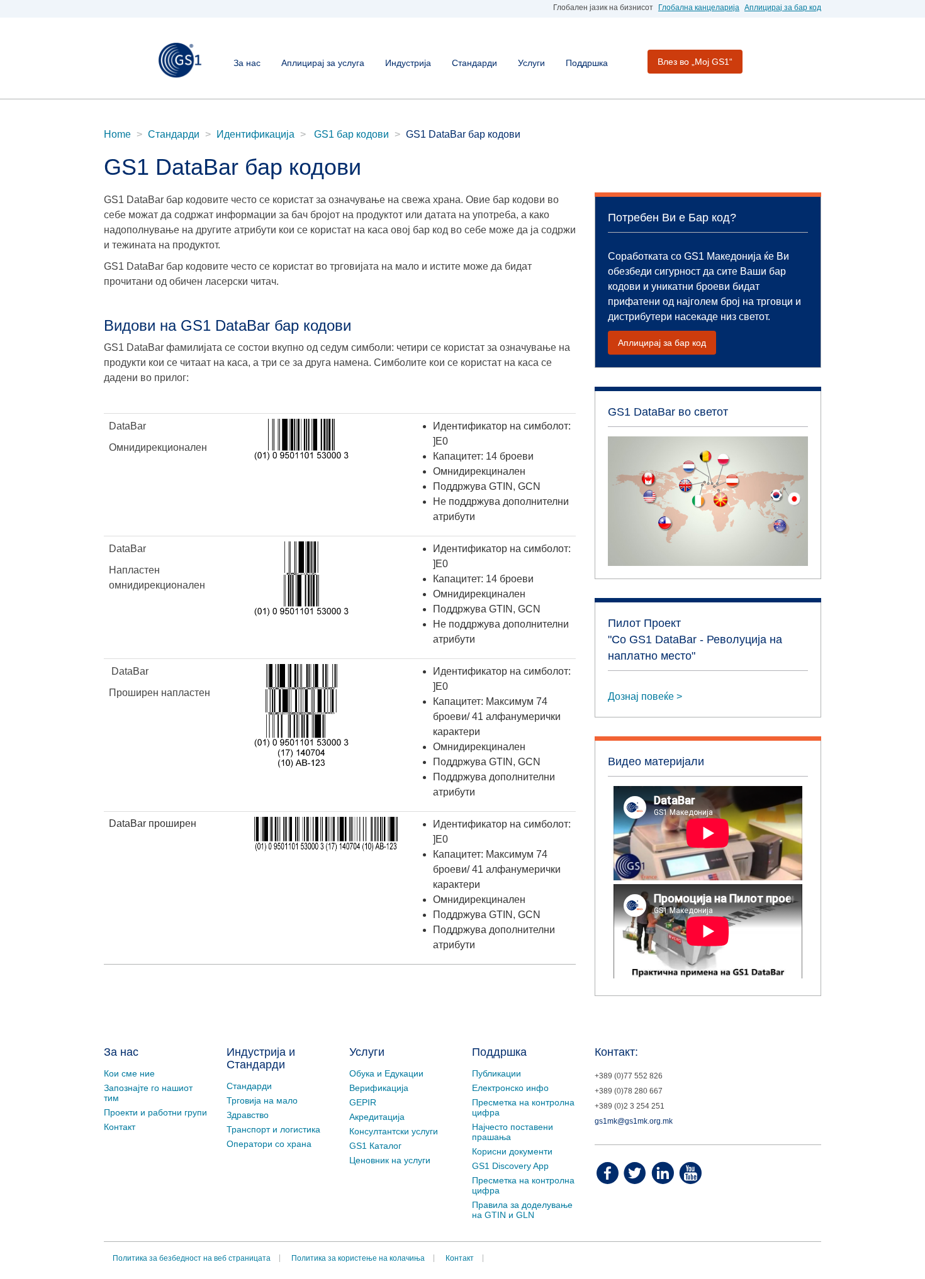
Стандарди (474, 63)
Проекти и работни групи (155, 1112)
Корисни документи (512, 1151)
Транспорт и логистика (273, 1129)
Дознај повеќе (641, 696)
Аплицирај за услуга (322, 63)
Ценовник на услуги (389, 1160)
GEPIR (362, 1102)
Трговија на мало (262, 1100)
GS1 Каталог (375, 1146)
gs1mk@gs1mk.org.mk (634, 1121)
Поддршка (587, 63)
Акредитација (377, 1117)
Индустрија (408, 63)
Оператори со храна (269, 1144)
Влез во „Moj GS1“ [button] (695, 62)
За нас (247, 63)
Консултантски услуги (393, 1131)
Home (117, 134)
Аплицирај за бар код (782, 7)
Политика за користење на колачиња (358, 1258)
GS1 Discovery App (510, 1166)
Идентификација (255, 134)
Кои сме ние (129, 1073)
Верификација (378, 1088)
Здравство (248, 1115)
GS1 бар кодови (350, 134)
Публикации (496, 1073)
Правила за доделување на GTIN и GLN (522, 1210)
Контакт (119, 1127)
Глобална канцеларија (698, 7)
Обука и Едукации (386, 1073)
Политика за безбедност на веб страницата (192, 1258)
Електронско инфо (510, 1088)
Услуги (531, 63)
